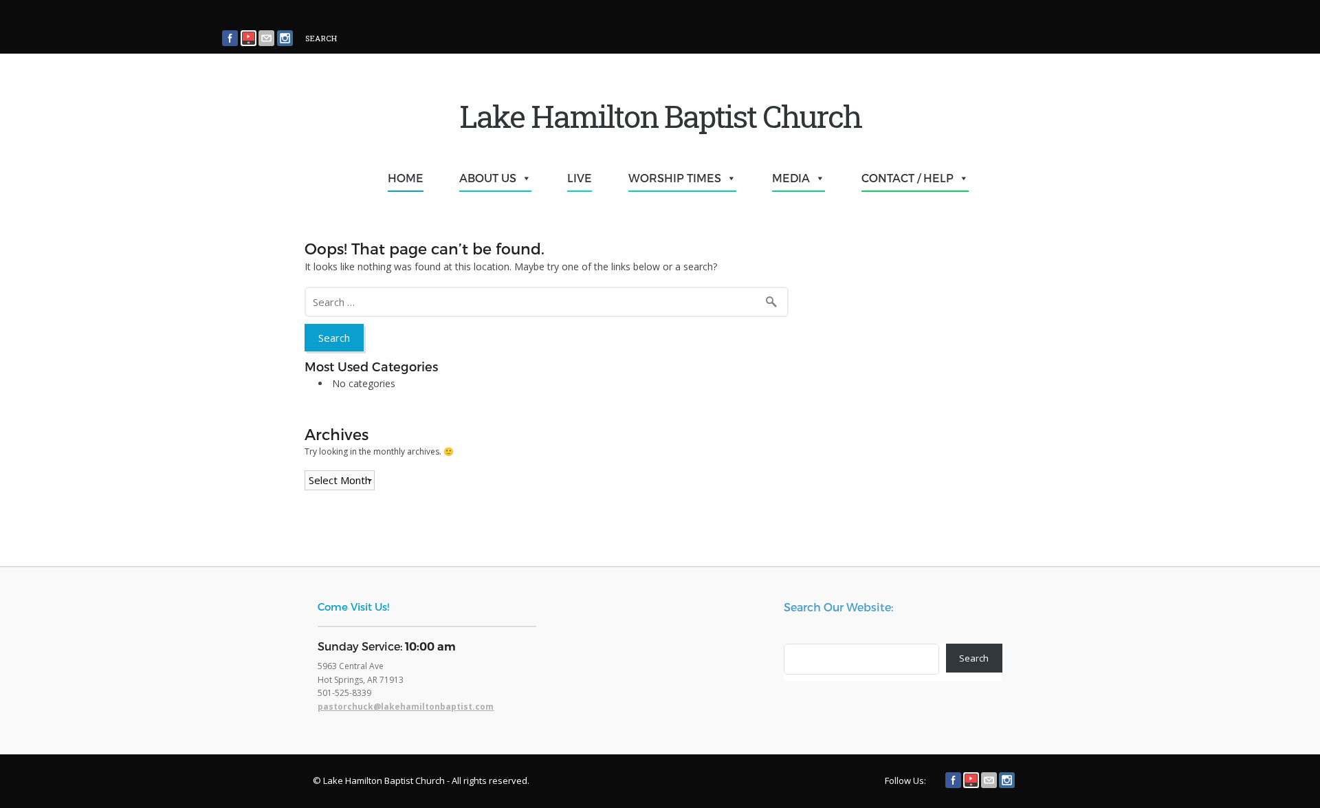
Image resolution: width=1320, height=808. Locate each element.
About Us (487, 177)
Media (791, 177)
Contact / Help (907, 177)
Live (579, 177)
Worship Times (674, 177)
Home (406, 177)
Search (974, 658)
